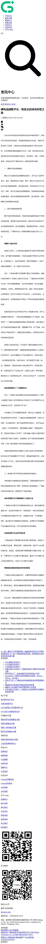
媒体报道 (4, 755)
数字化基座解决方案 (8, 731)
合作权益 (4, 787)
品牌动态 (4, 751)
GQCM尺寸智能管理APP (10, 712)
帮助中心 (4, 937)
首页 (2, 104)
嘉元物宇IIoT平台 (7, 700)
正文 (13, 104)
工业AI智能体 (13, 930)
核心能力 (4, 807)
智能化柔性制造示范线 (9, 739)
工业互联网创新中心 (8, 743)
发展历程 (4, 819)
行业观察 (4, 759)
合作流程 (4, 791)
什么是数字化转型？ (13, 662)
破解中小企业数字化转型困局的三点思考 (20, 687)
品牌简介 (4, 799)
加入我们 (4, 823)
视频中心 (4, 767)
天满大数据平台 (7, 704)
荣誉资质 (4, 815)
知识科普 (4, 763)
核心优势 (4, 803)
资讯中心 (8, 104)
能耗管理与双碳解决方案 (10, 719)
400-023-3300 (5, 912)
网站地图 (4, 930)
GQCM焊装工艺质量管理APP (12, 708)
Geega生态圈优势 (7, 779)
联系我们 (4, 827)
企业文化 (4, 811)
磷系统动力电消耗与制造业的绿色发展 (19, 685)
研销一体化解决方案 (8, 727)
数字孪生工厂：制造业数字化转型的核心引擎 (22, 673)
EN (2, 33)
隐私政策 (11, 937)
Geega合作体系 (6, 783)
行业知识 (4, 771)
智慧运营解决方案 (8, 723)
